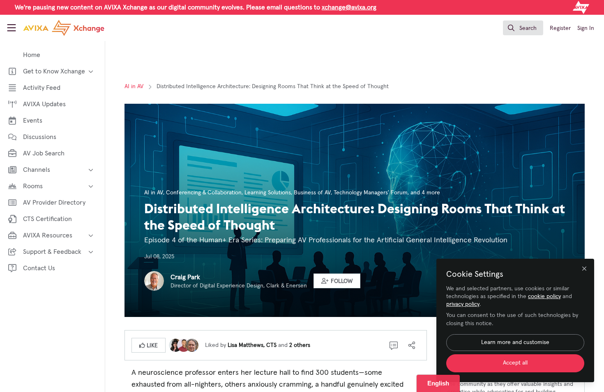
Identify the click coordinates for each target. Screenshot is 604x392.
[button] (337, 280)
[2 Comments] (393, 345)
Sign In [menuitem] (585, 28)
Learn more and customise (515, 342)
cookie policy (544, 296)
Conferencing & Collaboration (204, 193)
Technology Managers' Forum (371, 193)
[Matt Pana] (183, 345)
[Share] (411, 345)
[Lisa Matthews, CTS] (175, 345)
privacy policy (463, 304)
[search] (523, 28)
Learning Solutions (267, 193)
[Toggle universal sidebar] (11, 27)
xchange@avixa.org (349, 7)
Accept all (515, 363)
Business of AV (312, 193)
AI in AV (133, 86)
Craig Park (185, 277)
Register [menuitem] (560, 28)
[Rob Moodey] (191, 345)
